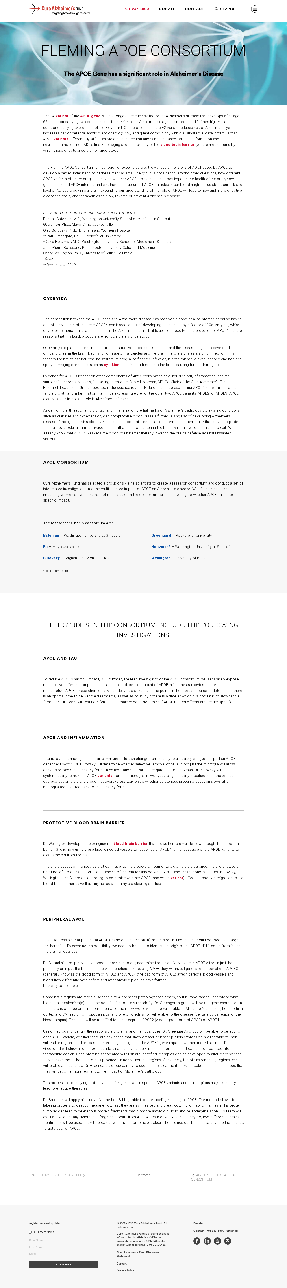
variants (61, 139)
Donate (167, 8)
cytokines (113, 365)
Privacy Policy (126, 1270)
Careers (122, 1264)
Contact (194, 8)
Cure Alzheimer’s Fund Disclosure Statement (138, 1254)
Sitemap (232, 1231)
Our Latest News (43, 1232)
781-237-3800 (136, 8)
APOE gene (90, 116)
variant (62, 116)
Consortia (143, 1175)
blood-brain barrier (177, 144)
